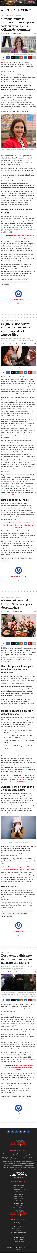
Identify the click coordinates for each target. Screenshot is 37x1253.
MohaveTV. (10, 495)
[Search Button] (35, 10)
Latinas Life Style (18, 1225)
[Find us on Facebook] (8, 1131)
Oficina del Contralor (23, 282)
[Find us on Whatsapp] (28, 1131)
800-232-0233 (20, 782)
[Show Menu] (2, 10)
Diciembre (21, 911)
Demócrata (17, 279)
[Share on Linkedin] (25, 57)
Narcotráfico (5, 561)
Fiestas (4, 913)
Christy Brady (5, 62)
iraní (3, 1099)
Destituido (21, 1096)
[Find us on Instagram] (12, 1131)
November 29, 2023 (16, 33)
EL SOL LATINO (18, 10)
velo (7, 1099)
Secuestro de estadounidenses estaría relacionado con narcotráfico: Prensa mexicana (19, 525)
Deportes (8, 952)
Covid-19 (7, 911)
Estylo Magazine (18, 1223)
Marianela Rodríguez (8, 344)
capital (7, 558)
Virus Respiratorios (7, 916)
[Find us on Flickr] (24, 1131)
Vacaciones (24, 913)
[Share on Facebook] (8, 57)
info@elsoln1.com (18, 1203)
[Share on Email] (21, 57)
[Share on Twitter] (13, 57)
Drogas (17, 558)
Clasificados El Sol (18, 1227)
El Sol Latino (25, 279)
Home (2, 15)
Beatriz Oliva (5, 33)
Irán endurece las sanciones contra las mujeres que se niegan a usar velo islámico (19, 1067)
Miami (16, 320)
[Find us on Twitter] (16, 1131)
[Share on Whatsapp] (17, 57)
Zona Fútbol (18, 1231)
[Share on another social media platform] (34, 57)
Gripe (9, 913)
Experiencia (13, 282)
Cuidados (14, 911)
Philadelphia (18, 15)
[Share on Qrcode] (30, 57)
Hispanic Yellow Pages (18, 1229)
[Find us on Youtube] (20, 1131)
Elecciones (5, 282)
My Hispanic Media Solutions (18, 1232)
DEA (12, 558)
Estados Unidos (9, 15)
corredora (7, 1096)
